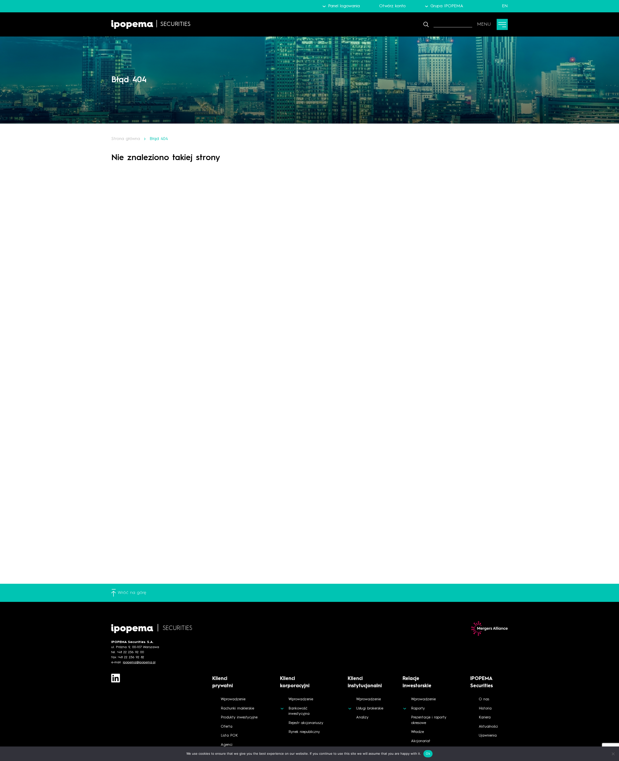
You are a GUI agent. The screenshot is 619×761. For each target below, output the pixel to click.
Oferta (226, 727)
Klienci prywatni (222, 682)
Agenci (226, 745)
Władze (417, 732)
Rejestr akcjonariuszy (305, 723)
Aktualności (488, 727)
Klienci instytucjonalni (365, 682)
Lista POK (229, 736)
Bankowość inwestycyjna (299, 711)
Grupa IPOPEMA (446, 6)
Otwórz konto (392, 6)
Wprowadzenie (233, 699)
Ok (428, 753)
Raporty (418, 708)
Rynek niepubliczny (304, 732)
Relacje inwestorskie (417, 682)
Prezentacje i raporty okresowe (428, 720)
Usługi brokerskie (369, 708)
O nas (484, 699)
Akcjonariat (420, 741)
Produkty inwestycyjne (239, 717)
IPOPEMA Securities (481, 682)
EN (505, 6)
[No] (613, 753)
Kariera (485, 717)
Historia (485, 708)
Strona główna (125, 139)
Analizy (362, 717)
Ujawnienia (488, 736)
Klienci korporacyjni (295, 682)
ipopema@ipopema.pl (139, 662)
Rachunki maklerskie (237, 708)
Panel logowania (344, 6)
